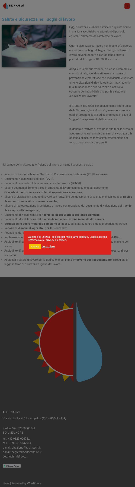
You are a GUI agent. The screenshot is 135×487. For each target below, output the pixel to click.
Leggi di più (48, 246)
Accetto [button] (35, 246)
